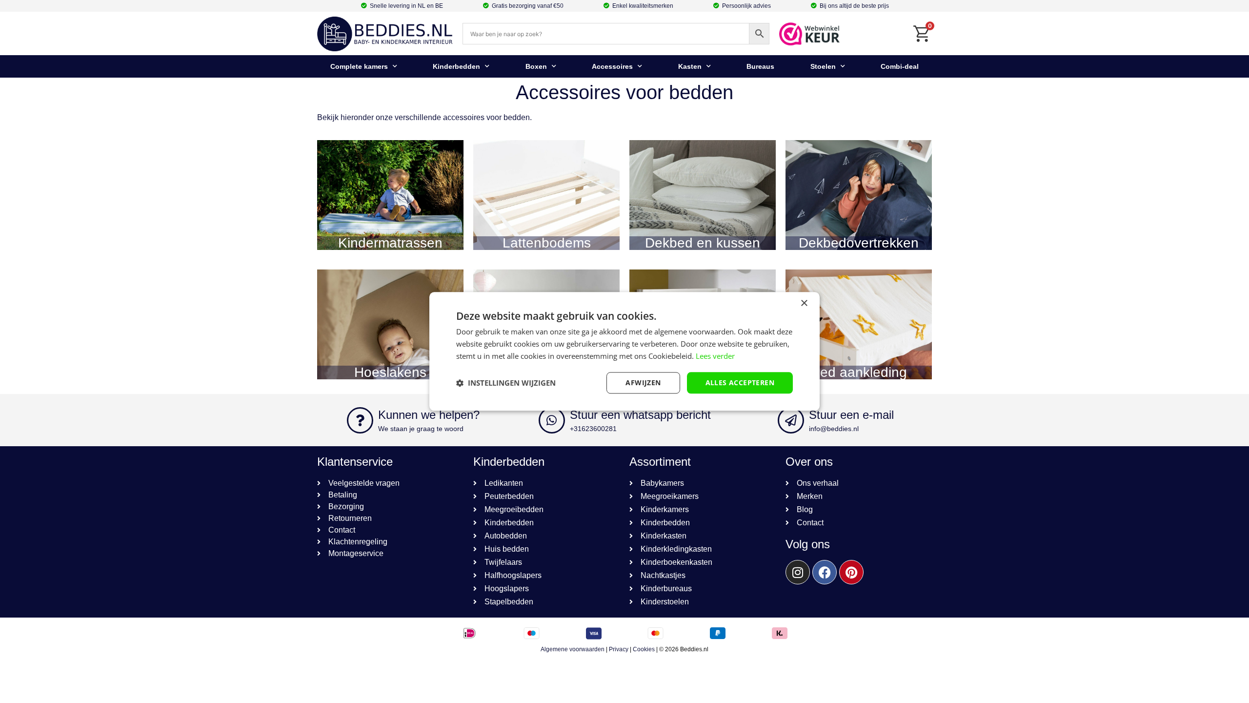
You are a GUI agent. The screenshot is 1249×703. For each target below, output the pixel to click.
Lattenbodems (547, 242)
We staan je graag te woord (420, 429)
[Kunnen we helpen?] (360, 420)
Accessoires (612, 66)
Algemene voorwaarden (572, 649)
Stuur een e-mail (851, 414)
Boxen (536, 66)
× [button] (803, 303)
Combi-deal (900, 66)
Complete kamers (359, 66)
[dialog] (624, 351)
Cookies (644, 649)
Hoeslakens (390, 372)
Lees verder (715, 356)
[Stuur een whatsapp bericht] (552, 420)
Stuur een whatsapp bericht (640, 414)
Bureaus (760, 66)
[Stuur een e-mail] (791, 420)
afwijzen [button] (643, 382)
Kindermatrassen (390, 242)
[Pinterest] (851, 572)
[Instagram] (798, 572)
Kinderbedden (456, 66)
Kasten (690, 66)
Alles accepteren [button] (739, 382)
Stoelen (823, 66)
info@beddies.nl (834, 429)
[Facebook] (824, 572)
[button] (506, 382)
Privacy (618, 649)
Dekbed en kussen (702, 242)
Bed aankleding (859, 372)
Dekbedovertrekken (859, 242)
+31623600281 (593, 429)
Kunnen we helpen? (429, 414)
